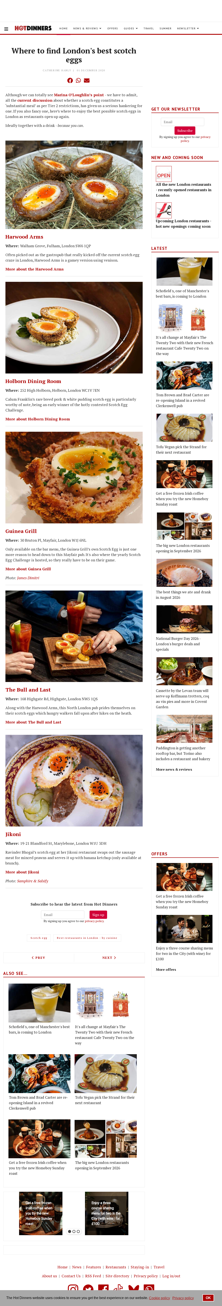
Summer (165, 28)
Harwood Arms (24, 236)
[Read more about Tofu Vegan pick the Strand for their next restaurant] (105, 1074)
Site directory (117, 1275)
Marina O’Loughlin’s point (79, 94)
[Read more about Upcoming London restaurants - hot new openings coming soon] (163, 210)
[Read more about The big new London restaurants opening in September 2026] (105, 1139)
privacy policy (94, 921)
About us (49, 1275)
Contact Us (71, 1275)
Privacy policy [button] (183, 1298)
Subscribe (185, 130)
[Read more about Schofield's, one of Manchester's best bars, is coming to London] (39, 1003)
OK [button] (208, 1298)
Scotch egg (39, 937)
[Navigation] (6, 29)
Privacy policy (146, 1275)
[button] (61, 80)
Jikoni (13, 834)
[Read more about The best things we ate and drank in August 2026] (184, 572)
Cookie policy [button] (159, 1298)
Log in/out (171, 1275)
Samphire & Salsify (32, 880)
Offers (112, 28)
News (77, 1267)
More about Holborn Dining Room (37, 419)
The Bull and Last (28, 689)
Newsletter (186, 28)
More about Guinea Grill (28, 568)
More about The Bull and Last (33, 722)
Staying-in (140, 1267)
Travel (149, 28)
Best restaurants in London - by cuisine (87, 937)
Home (63, 28)
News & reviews (85, 28)
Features (93, 1267)
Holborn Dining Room (33, 381)
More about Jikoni (22, 872)
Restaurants (116, 1267)
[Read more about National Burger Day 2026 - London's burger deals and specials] (184, 619)
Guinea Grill (21, 531)
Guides (129, 28)
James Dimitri (28, 577)
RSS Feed (93, 1275)
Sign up (98, 914)
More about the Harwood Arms (34, 269)
